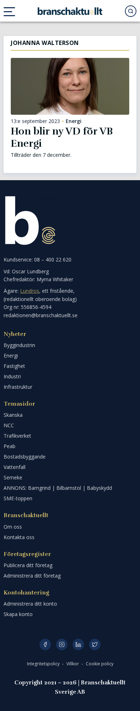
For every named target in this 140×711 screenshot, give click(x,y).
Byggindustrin (19, 345)
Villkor (73, 664)
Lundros (29, 290)
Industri (12, 376)
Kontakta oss (19, 537)
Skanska (13, 414)
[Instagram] (61, 644)
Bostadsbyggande (25, 456)
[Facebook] (45, 644)
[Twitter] (95, 644)
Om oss (13, 526)
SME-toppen (18, 498)
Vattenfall (14, 467)
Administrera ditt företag (32, 575)
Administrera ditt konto (30, 603)
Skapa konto (18, 614)
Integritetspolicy (44, 664)
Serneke (13, 477)
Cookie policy (99, 664)
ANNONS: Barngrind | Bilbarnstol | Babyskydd (58, 487)
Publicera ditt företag (28, 565)
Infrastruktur (18, 386)
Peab (9, 446)
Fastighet (14, 366)
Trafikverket (17, 435)
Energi (73, 121)
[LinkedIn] (78, 644)
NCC (9, 425)
